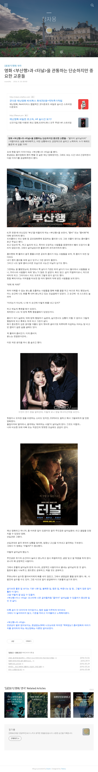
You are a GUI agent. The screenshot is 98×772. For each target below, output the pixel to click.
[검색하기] (92, 5)
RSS (53, 52)
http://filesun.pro (16, 115)
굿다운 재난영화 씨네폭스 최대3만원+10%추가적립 (36, 100)
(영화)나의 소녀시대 (14, 664)
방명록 (44, 52)
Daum (48, 769)
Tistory (63, 769)
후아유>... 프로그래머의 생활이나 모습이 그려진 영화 (25, 667)
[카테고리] (6, 5)
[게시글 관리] (19, 641)
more (92, 689)
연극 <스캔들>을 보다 (15, 670)
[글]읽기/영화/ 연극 (12, 65)
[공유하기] (16, 641)
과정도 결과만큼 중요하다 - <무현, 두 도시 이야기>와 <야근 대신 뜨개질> (31, 658)
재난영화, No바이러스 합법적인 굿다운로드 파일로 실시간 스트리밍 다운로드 (41, 105)
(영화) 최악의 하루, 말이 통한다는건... (20, 661)
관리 (62, 52)
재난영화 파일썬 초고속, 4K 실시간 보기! (31, 119)
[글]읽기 (11, 653)
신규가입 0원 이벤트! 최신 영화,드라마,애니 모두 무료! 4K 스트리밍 (41, 122)
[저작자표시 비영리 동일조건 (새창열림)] (37, 641)
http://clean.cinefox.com (20, 97)
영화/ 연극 (18, 653)
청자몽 (49, 19)
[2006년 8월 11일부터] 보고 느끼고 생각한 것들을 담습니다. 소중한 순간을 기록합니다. (41, 733)
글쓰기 (36, 52)
